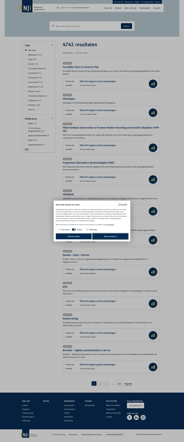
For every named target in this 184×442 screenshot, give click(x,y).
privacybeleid (110, 225)
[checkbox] (63, 229)
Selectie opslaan (74, 236)
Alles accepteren (110, 236)
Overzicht (124, 205)
